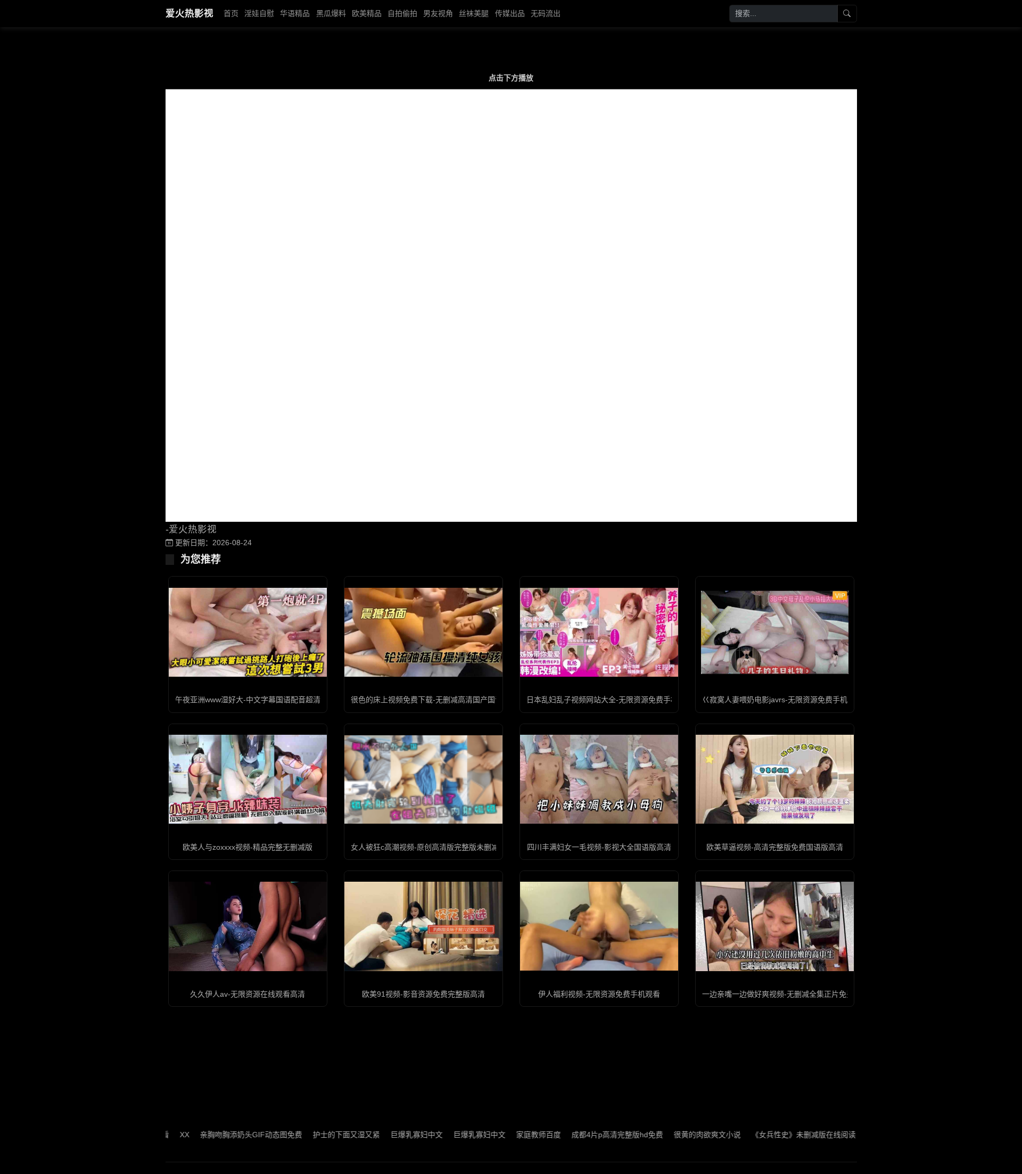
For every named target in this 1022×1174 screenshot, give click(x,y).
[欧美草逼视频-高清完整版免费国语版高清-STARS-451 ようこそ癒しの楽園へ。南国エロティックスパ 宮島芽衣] (775, 779)
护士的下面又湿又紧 (313, 1134)
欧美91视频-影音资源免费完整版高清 (423, 994)
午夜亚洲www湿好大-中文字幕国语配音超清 (247, 699)
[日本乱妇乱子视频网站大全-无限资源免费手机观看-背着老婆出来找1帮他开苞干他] (599, 632)
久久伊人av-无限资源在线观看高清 (247, 994)
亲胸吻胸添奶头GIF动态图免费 (218, 1134)
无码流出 (546, 13)
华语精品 (295, 13)
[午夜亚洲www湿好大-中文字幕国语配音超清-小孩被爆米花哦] (248, 632)
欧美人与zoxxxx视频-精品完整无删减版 (247, 847)
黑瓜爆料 (331, 13)
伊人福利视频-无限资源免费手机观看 (599, 994)
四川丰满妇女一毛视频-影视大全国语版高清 (599, 847)
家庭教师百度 (505, 1134)
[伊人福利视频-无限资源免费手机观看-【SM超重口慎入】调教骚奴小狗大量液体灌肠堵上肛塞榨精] (599, 926)
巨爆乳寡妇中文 (383, 1134)
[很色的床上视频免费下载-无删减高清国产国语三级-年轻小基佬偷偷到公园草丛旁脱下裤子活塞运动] (423, 632)
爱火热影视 (189, 13)
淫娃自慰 (259, 13)
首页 (231, 13)
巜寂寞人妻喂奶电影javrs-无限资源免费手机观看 (782, 699)
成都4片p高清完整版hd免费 (584, 1134)
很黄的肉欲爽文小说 (673, 1134)
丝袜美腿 (474, 13)
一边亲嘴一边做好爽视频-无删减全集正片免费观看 (785, 994)
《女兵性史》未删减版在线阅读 (770, 1134)
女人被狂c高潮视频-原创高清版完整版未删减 (425, 847)
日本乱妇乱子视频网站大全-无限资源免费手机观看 (609, 699)
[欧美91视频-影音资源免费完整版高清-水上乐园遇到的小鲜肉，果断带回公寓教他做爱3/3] (423, 926)
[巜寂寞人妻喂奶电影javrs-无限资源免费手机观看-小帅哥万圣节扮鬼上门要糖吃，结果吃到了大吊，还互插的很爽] (775, 632)
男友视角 (438, 13)
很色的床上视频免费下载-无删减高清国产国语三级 (434, 699)
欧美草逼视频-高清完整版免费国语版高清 (774, 847)
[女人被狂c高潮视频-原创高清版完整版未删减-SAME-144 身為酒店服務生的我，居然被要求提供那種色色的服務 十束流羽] (423, 779)
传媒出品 (510, 13)
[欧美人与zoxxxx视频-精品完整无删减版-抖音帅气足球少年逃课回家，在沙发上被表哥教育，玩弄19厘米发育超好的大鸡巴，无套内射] (248, 779)
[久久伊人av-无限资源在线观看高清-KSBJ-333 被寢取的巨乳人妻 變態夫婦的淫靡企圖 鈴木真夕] (248, 926)
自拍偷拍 (402, 13)
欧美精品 (367, 13)
